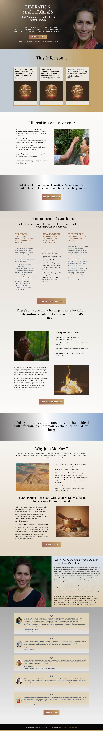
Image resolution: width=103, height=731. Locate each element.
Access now (38, 37)
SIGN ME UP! (51, 712)
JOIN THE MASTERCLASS (51, 197)
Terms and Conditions (71, 727)
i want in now (51, 544)
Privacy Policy (62, 727)
